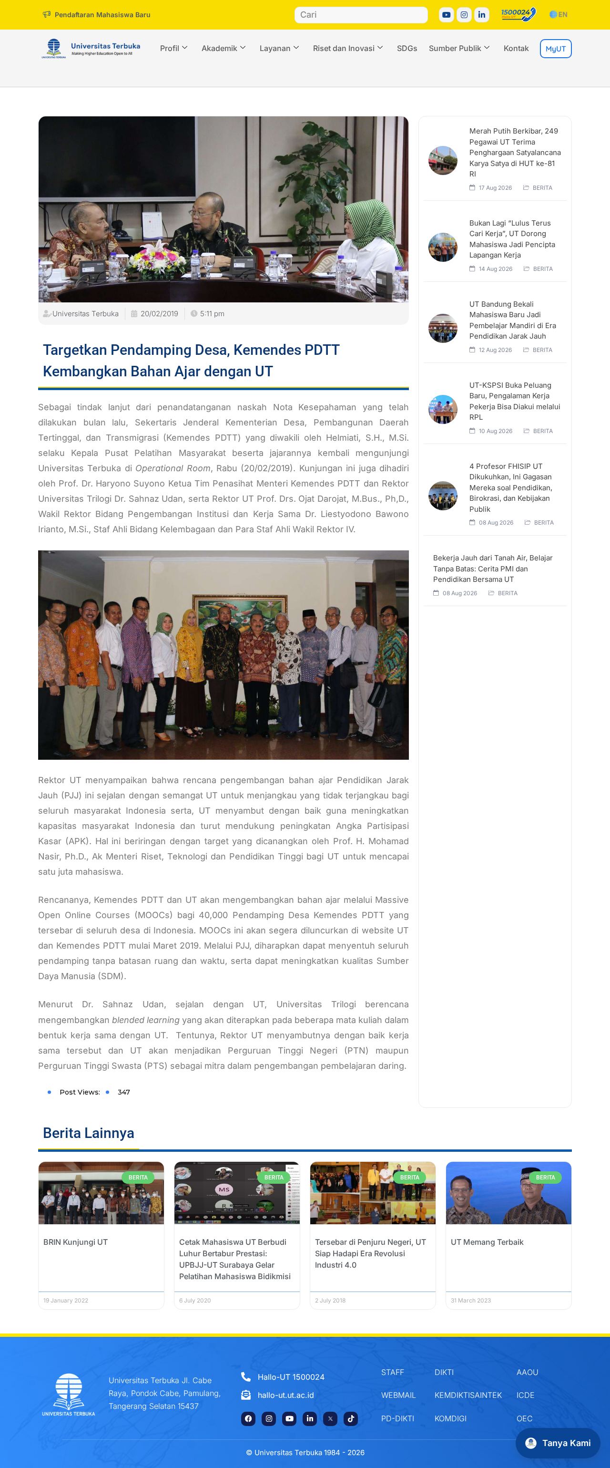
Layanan (275, 48)
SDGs (407, 48)
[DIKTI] (468, 1372)
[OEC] (536, 1418)
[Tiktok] (351, 1419)
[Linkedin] (481, 14)
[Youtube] (446, 14)
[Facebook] (248, 1419)
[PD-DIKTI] (401, 1418)
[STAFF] (401, 1372)
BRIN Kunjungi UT (75, 1242)
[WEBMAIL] (401, 1395)
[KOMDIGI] (468, 1418)
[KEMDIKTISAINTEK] (468, 1395)
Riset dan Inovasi (344, 48)
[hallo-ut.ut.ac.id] (300, 1395)
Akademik (219, 48)
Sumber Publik (455, 48)
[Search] (419, 15)
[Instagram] (464, 14)
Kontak (516, 48)
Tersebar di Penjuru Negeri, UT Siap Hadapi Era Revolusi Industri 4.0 (370, 1253)
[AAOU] (536, 1372)
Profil (169, 48)
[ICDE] (536, 1395)
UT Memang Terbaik (487, 1242)
